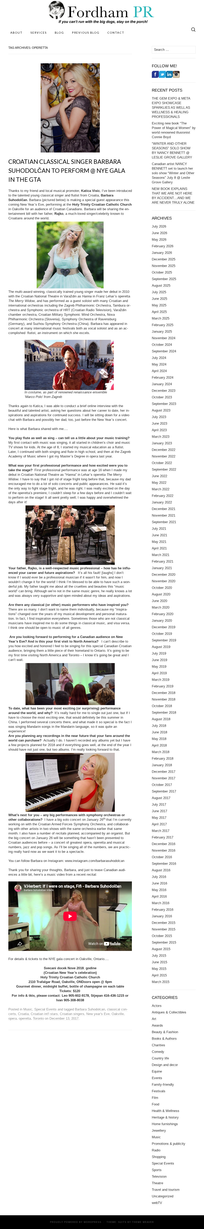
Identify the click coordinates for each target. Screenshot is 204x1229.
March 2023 (160, 437)
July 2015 (159, 955)
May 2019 (159, 666)
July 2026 (159, 226)
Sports (157, 1170)
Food (155, 1104)
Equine (157, 1071)
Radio (156, 1150)
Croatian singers (72, 1014)
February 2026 (162, 246)
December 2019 (163, 627)
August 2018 (161, 719)
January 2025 (162, 331)
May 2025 (159, 305)
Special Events (45, 1009)
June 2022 (159, 476)
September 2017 (164, 791)
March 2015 (160, 982)
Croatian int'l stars (44, 1014)
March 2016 (160, 903)
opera (12, 1018)
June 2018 (159, 732)
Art (154, 1019)
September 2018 (164, 712)
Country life (160, 1058)
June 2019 (159, 660)
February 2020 (162, 614)
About (16, 32)
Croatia (23, 1014)
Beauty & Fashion (165, 1032)
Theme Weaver (143, 1222)
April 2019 (159, 673)
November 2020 (163, 581)
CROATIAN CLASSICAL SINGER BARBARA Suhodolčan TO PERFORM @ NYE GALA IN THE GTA (66, 170)
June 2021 (159, 535)
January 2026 (162, 253)
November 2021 (163, 515)
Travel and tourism (165, 1190)
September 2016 (164, 864)
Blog (59, 32)
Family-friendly (163, 1084)
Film (155, 1098)
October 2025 (162, 272)
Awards (157, 1025)
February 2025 (162, 325)
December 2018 (163, 693)
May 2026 (159, 239)
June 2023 (159, 423)
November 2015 (163, 929)
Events (157, 1078)
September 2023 (164, 404)
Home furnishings (165, 1124)
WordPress (92, 1222)
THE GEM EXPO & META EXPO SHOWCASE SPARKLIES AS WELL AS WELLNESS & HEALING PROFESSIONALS (171, 108)
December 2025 (163, 259)
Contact (115, 32)
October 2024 (162, 345)
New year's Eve (98, 1014)
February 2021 (162, 561)
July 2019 (159, 653)
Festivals (158, 1091)
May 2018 (159, 739)
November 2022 (163, 456)
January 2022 (162, 502)
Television (159, 1176)
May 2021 (159, 542)
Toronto (38, 1018)
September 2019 (164, 640)
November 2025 (163, 266)
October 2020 (162, 588)
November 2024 (163, 338)
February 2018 (162, 758)
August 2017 (161, 798)
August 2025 (161, 285)
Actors (157, 1006)
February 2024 (162, 377)
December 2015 (163, 923)
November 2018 (163, 699)
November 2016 (163, 850)
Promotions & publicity (168, 1144)
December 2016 (163, 844)
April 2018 (159, 745)
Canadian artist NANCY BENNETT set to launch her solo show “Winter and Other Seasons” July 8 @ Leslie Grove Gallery (173, 173)
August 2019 (161, 647)
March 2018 (160, 752)
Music (27, 1009)
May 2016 (159, 890)
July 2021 (159, 528)
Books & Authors (164, 1038)
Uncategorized (162, 1196)
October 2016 (162, 857)
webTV (157, 1203)
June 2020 (159, 601)
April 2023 (159, 430)
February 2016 (162, 909)
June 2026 (159, 233)
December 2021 (163, 509)
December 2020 (163, 574)
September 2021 (164, 522)
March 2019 (160, 680)
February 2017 (162, 837)
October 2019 (162, 634)
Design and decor (165, 1065)
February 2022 (162, 496)
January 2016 (162, 916)
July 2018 (159, 726)
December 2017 (163, 772)
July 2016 (159, 877)
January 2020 (162, 620)
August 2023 (161, 410)
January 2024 (162, 384)
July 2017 (159, 804)
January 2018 (162, 765)
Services (38, 32)
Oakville (118, 1014)
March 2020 (160, 607)
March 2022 (160, 489)
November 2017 (163, 778)
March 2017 (160, 831)
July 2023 (159, 417)
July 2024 (159, 358)
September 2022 (164, 469)
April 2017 (159, 824)
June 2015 (159, 962)
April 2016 (159, 896)
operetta (25, 1018)
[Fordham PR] (102, 12)
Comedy (158, 1052)
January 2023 (162, 443)
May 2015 (159, 969)
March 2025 (160, 318)
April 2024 (159, 371)
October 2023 (162, 397)
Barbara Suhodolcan (90, 1009)
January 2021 (162, 568)
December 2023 (163, 391)
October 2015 (162, 936)
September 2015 (164, 942)
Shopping (159, 1157)
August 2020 (161, 594)
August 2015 (161, 949)
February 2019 (162, 686)
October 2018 (162, 706)
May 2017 (159, 818)
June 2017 (159, 811)
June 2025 (159, 299)
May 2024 (159, 364)
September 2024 (164, 351)
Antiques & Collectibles (169, 1012)
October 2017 (162, 785)
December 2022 (163, 450)
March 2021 (160, 555)
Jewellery (159, 1130)
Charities (158, 1045)
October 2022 (162, 463)
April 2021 (159, 548)
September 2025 (164, 279)
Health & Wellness (165, 1111)
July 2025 (159, 292)
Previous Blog (85, 32)
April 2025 (159, 312)
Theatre (157, 1183)
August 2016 (161, 870)
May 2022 (159, 483)
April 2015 (159, 975)
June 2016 (159, 883)
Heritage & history (165, 1117)
